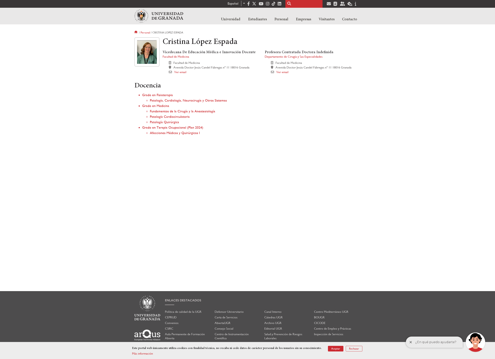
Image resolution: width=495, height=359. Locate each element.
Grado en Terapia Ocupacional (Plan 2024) (172, 127)
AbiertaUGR (222, 323)
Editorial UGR (273, 328)
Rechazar (354, 348)
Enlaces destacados (183, 300)
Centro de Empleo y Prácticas (332, 328)
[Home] (158, 16)
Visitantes (327, 19)
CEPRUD (171, 317)
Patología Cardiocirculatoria (170, 117)
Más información (142, 353)
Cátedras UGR (273, 317)
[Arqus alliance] (147, 335)
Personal (281, 19)
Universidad (230, 19)
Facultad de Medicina (176, 56)
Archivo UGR (273, 323)
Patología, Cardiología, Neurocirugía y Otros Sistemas (188, 100)
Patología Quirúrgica (164, 122)
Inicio (136, 32)
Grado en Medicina (155, 106)
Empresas (303, 19)
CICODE (319, 323)
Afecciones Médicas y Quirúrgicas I (175, 133)
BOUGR (319, 317)
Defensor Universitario (229, 312)
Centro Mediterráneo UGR (331, 312)
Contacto (349, 19)
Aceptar (335, 348)
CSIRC (169, 328)
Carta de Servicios (226, 317)
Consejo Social (224, 328)
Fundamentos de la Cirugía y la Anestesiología (182, 111)
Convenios (171, 323)
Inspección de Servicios (328, 334)
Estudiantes (257, 19)
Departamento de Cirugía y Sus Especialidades (294, 56)
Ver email (180, 72)
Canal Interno (273, 312)
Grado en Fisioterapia (157, 95)
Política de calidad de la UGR (183, 312)
